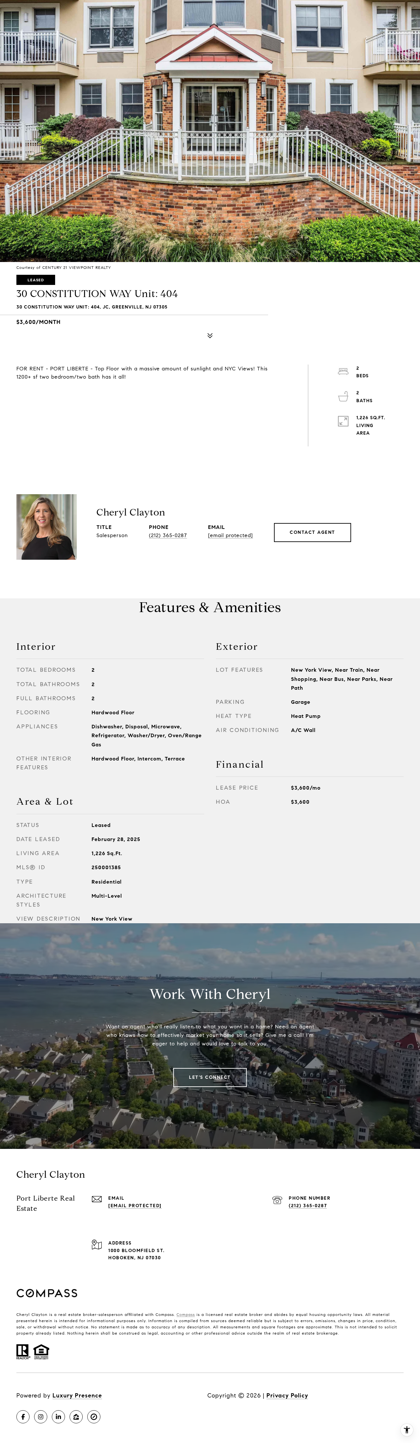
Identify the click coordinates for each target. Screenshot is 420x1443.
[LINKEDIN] (58, 1416)
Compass (186, 1314)
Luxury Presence (77, 1395)
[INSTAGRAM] (40, 1416)
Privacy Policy (287, 1395)
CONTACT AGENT (312, 532)
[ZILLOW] (76, 1416)
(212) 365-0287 (168, 535)
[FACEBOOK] (23, 1416)
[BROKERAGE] (93, 1416)
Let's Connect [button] (210, 1077)
